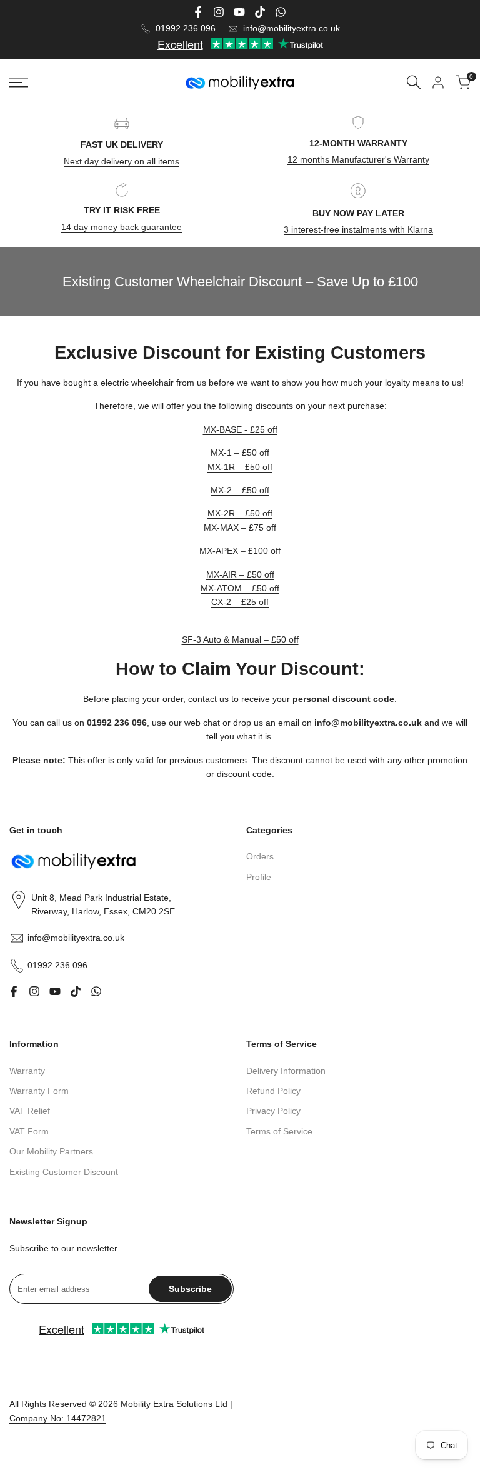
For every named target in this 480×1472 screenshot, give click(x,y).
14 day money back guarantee (121, 227)
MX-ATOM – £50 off (240, 588)
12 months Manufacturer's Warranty (358, 159)
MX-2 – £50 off (240, 490)
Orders (260, 856)
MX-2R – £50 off (240, 513)
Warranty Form (39, 1091)
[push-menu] (18, 82)
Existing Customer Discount (63, 1172)
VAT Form (29, 1131)
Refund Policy (273, 1091)
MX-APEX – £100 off (240, 551)
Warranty (27, 1071)
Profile (258, 877)
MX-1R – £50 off (240, 467)
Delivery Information (286, 1071)
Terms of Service (279, 1131)
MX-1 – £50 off (240, 453)
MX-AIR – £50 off (240, 574)
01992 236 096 (186, 28)
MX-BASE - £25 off (240, 429)
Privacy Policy (273, 1111)
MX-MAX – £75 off (240, 528)
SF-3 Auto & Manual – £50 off (240, 639)
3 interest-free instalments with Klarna (358, 229)
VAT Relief (29, 1111)
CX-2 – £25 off (240, 602)
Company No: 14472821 (57, 1418)
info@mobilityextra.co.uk (291, 28)
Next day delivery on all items (121, 161)
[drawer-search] (414, 82)
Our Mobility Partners (51, 1151)
